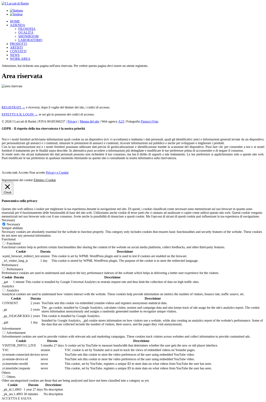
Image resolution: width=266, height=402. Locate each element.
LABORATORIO (30, 40)
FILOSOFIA (27, 29)
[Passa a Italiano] (16, 10)
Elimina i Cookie (45, 180)
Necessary (13, 224)
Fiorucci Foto (149, 121)
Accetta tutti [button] (9, 172)
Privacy (73, 121)
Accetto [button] (23, 172)
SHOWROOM (28, 36)
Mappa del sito (89, 121)
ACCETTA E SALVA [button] (17, 398)
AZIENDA (17, 25)
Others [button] (6, 372)
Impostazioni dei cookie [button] (17, 180)
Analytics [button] (8, 286)
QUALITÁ (25, 32)
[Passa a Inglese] (16, 14)
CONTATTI (18, 51)
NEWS (15, 55)
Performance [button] (10, 265)
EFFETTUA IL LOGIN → (20, 114)
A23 (121, 121)
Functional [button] (9, 239)
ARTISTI (16, 47)
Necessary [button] (8, 220)
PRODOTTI (18, 43)
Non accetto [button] (37, 172)
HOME (15, 21)
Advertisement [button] (11, 328)
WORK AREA (20, 58)
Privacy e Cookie (57, 172)
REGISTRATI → (13, 107)
